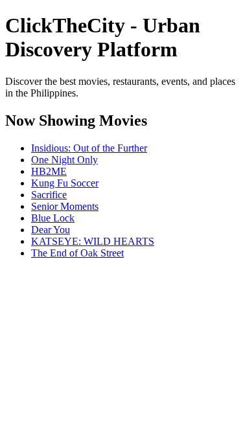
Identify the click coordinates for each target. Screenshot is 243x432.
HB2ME (49, 171)
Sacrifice (49, 194)
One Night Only (64, 159)
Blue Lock (53, 217)
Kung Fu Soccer (64, 182)
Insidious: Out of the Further (89, 147)
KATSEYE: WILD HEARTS (92, 241)
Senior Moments (64, 206)
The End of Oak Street (77, 252)
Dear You (50, 229)
